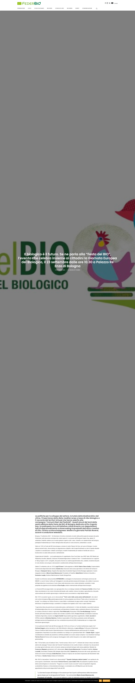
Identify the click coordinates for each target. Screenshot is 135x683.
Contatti (116, 3)
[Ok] (133, 680)
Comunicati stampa (74, 270)
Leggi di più (106, 680)
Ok (100, 680)
